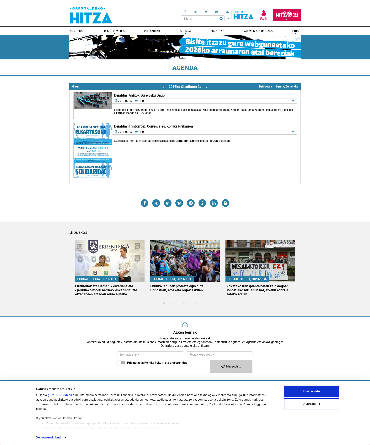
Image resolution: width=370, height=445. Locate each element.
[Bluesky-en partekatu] (179, 203)
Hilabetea (265, 86)
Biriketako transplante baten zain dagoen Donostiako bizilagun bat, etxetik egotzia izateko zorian (256, 290)
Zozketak (218, 31)
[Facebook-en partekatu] (144, 203)
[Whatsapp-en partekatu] (202, 203)
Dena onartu (311, 391)
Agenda (185, 31)
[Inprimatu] (225, 203)
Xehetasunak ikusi (48, 437)
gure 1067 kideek (60, 395)
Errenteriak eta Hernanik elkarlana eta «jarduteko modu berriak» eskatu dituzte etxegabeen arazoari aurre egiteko (106, 290)
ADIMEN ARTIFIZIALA (258, 31)
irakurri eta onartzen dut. (157, 362)
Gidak (296, 31)
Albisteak (77, 31)
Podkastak (152, 31)
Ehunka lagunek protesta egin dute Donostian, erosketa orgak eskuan (176, 288)
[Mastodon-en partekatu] (168, 203)
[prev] (163, 86)
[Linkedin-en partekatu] (214, 203)
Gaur (75, 86)
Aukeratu (309, 403)
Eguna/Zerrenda (287, 86)
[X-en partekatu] (156, 203)
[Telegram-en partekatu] (191, 203)
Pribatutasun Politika (140, 362)
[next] (206, 86)
